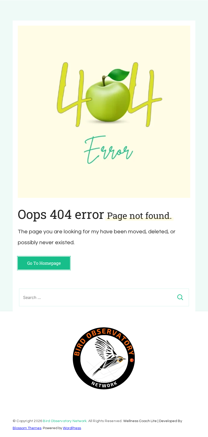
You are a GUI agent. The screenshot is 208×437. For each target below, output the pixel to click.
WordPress (72, 428)
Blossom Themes (27, 428)
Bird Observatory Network (64, 421)
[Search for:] (104, 297)
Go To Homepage (44, 263)
